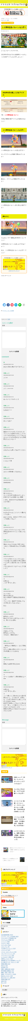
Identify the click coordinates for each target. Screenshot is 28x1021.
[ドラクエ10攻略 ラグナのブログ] (14, 5)
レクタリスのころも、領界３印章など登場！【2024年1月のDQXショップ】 (19, 835)
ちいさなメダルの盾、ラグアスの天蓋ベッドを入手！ (19, 791)
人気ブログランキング (14, 270)
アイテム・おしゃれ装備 (8, 310)
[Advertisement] (14, 74)
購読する (6, 888)
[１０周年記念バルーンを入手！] (16, 304)
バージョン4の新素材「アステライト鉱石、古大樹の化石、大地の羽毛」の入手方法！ (19, 821)
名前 (3, 325)
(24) (8, 20)
